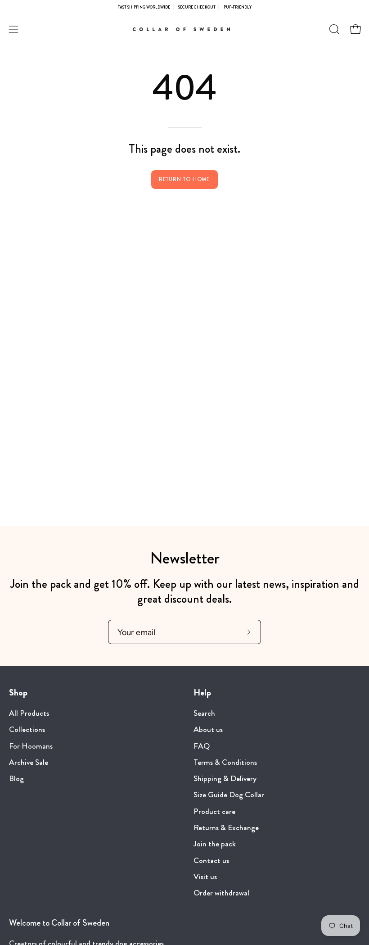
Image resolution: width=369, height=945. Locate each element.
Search (204, 713)
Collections (27, 730)
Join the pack (215, 844)
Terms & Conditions (225, 762)
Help (202, 692)
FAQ (202, 746)
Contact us (211, 860)
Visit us (205, 876)
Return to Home (185, 179)
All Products (29, 713)
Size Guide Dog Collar (229, 795)
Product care (214, 811)
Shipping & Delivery (225, 778)
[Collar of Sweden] (184, 29)
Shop (18, 692)
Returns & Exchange (226, 827)
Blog (16, 778)
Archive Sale (28, 762)
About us (208, 730)
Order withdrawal (221, 893)
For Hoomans (31, 746)
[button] (333, 29)
